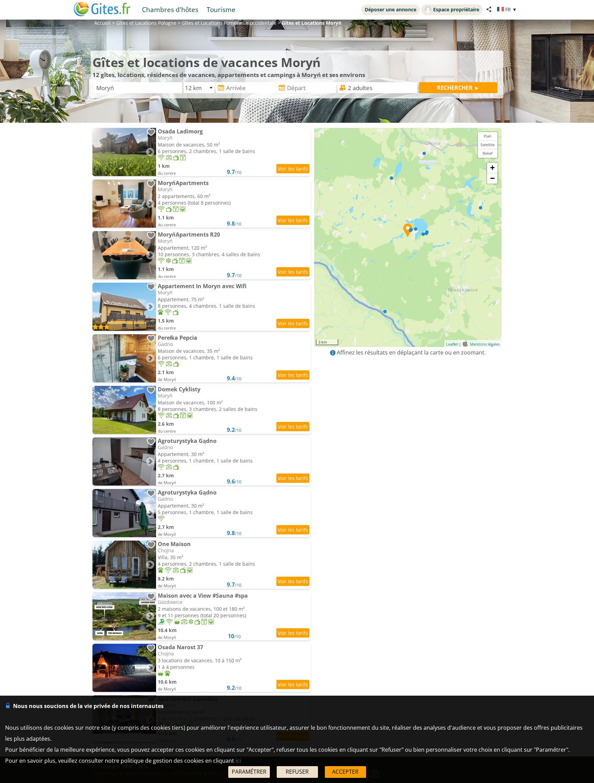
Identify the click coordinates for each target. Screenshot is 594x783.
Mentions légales (485, 344)
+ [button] (492, 167)
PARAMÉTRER (249, 771)
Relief (488, 153)
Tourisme (221, 9)
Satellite (488, 144)
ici (238, 760)
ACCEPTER (345, 771)
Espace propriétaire (456, 9)
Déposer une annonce (390, 9)
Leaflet (452, 344)
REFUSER (297, 771)
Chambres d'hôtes (170, 9)
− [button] (492, 178)
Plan (488, 136)
